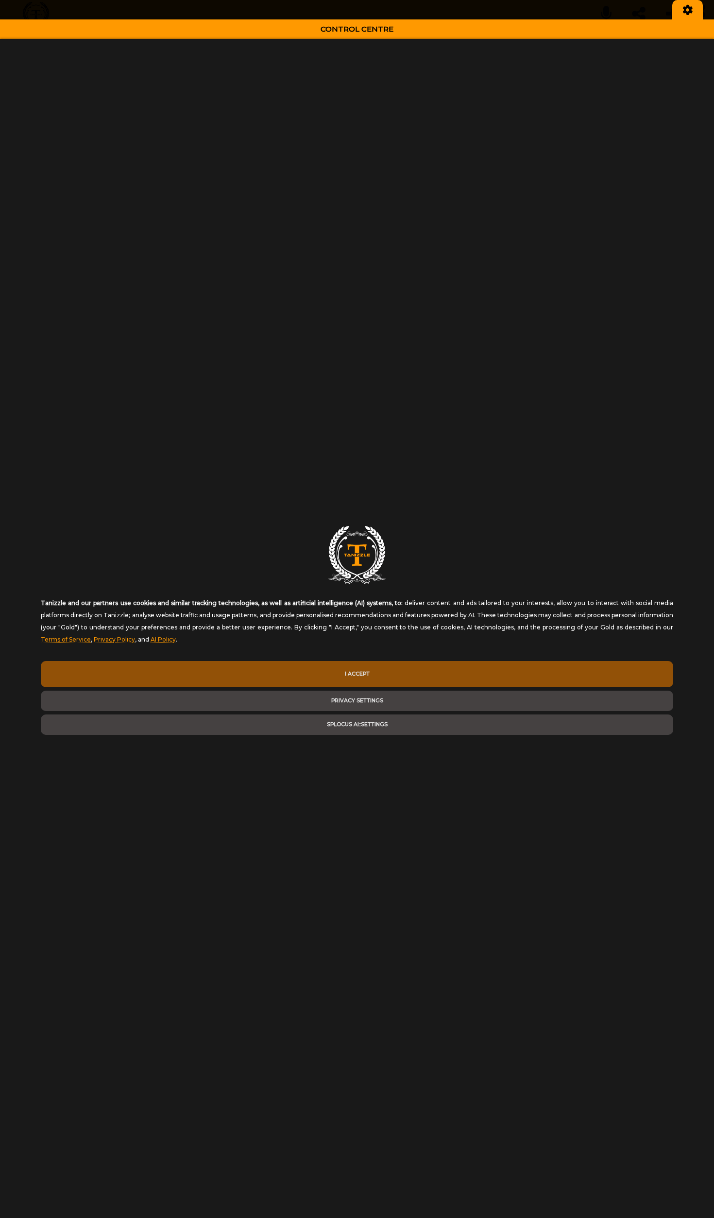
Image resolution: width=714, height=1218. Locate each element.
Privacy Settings (357, 700)
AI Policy (163, 639)
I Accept (357, 674)
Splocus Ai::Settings (357, 724)
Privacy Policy (114, 639)
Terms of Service (66, 639)
